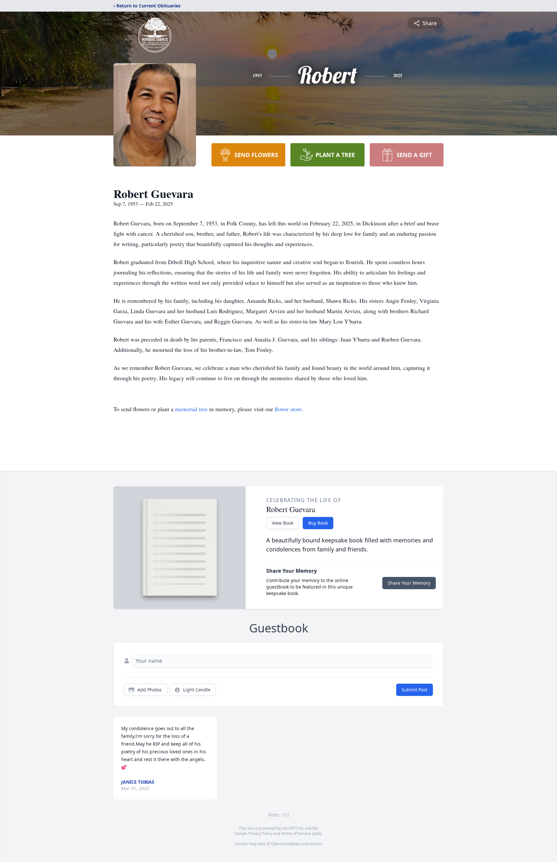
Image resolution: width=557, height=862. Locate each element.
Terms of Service (296, 833)
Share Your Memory (409, 583)
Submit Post (414, 690)
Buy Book (318, 523)
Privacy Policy (260, 833)
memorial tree (191, 409)
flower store (288, 409)
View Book (282, 523)
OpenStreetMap (285, 844)
